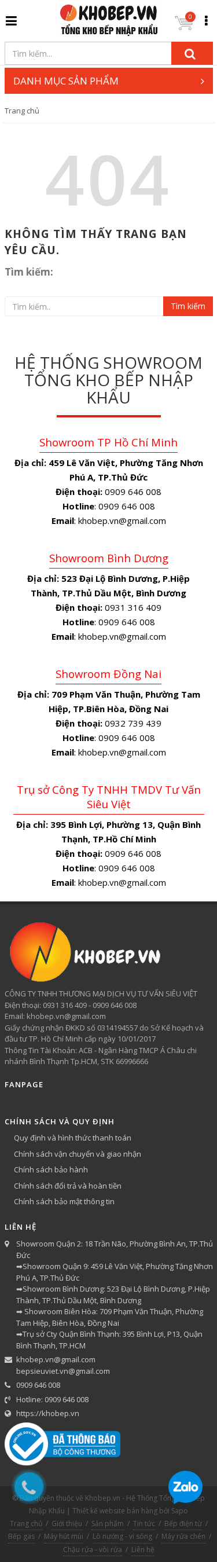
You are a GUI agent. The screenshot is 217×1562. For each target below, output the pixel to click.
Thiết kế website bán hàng (114, 1511)
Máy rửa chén (183, 1536)
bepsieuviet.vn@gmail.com (63, 1371)
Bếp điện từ (183, 1523)
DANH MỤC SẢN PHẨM (66, 80)
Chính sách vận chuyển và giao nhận (77, 1154)
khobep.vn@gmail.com (55, 1359)
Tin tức (144, 1523)
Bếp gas (21, 1536)
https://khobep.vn (47, 1413)
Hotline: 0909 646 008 (52, 1399)
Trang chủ (22, 110)
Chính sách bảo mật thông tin (64, 1201)
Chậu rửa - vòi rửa (92, 1549)
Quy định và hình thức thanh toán (72, 1137)
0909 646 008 (38, 1385)
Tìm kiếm (188, 305)
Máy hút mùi (63, 1536)
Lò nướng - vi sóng (122, 1536)
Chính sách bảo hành (51, 1169)
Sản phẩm (107, 1523)
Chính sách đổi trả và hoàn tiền (68, 1185)
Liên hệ (143, 1549)
